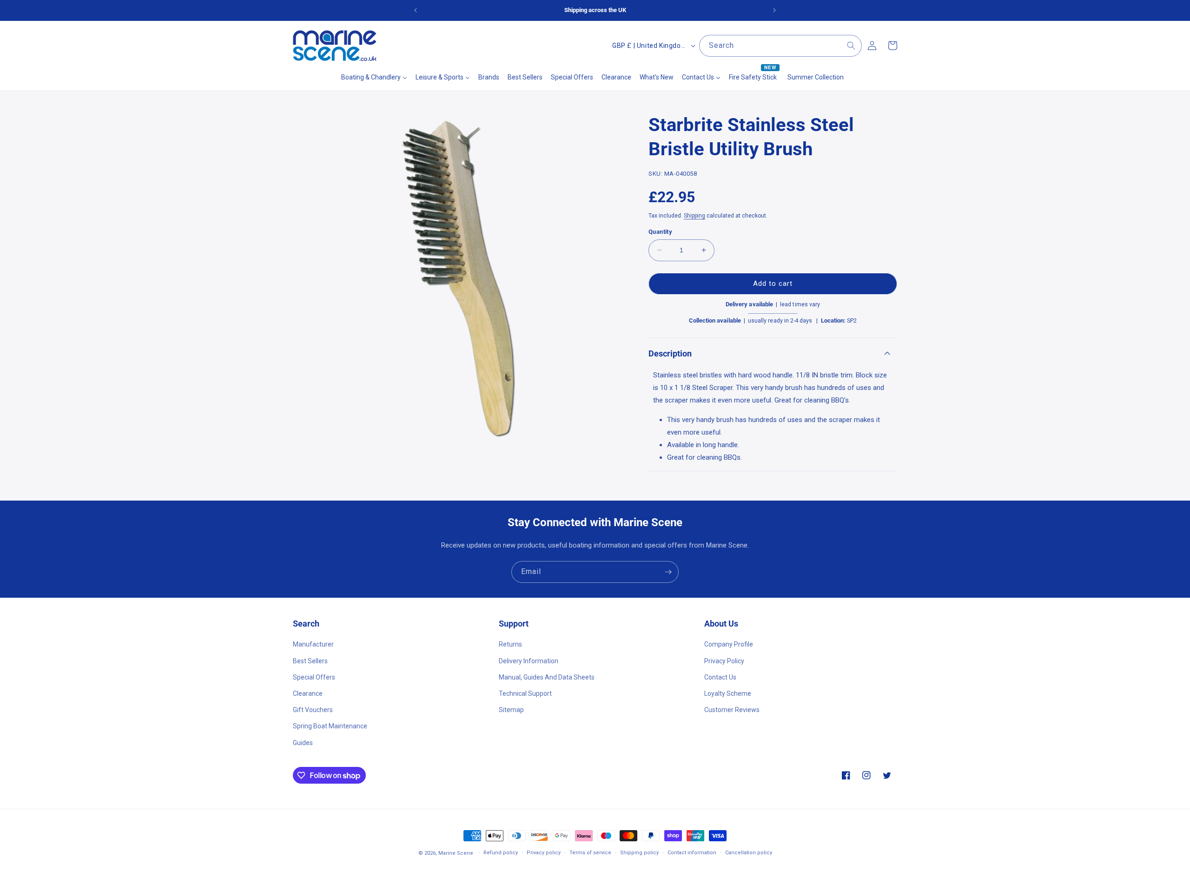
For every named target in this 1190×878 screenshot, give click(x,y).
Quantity (660, 231)
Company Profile (728, 644)
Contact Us (720, 677)
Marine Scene (455, 853)
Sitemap (511, 709)
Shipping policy (639, 853)
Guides (303, 742)
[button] (772, 353)
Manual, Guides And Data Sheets (547, 677)
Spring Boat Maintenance (330, 726)
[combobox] (780, 45)
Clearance (308, 693)
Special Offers (314, 677)
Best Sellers (310, 661)
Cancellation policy (748, 853)
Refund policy (500, 853)
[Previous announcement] (415, 10)
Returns (510, 644)
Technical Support (525, 693)
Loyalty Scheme (727, 693)
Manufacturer (313, 644)
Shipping (694, 215)
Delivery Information (528, 661)
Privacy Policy (724, 661)
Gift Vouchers (313, 709)
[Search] (851, 45)
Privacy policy (544, 853)
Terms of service (590, 853)
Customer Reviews (732, 709)
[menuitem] (374, 77)
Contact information (692, 853)
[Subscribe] (668, 572)
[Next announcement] (774, 10)
